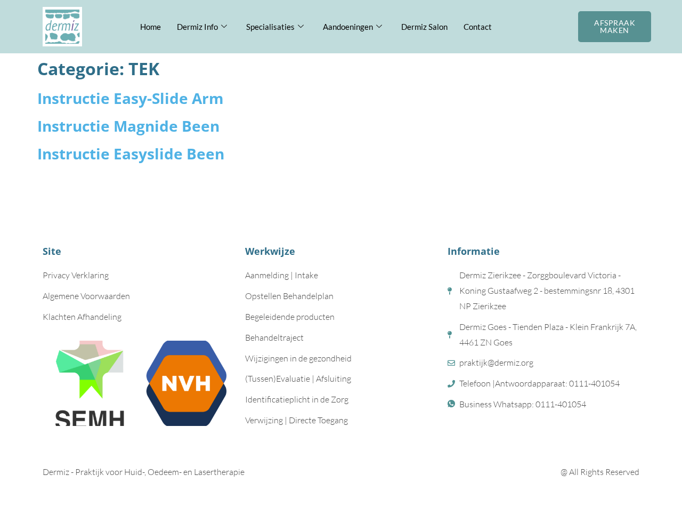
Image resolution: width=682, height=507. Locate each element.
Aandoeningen (348, 26)
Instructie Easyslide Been (130, 153)
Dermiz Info (197, 26)
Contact (478, 26)
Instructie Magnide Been (128, 126)
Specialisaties (270, 26)
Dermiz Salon (424, 26)
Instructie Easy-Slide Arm (130, 98)
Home (150, 26)
